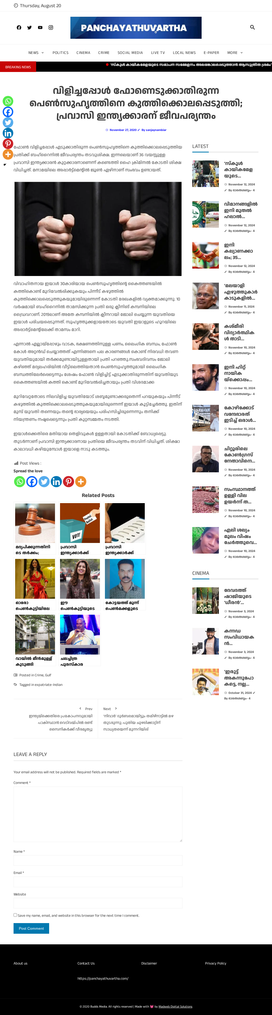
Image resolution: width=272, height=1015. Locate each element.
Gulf (48, 675)
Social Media (130, 53)
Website (20, 894)
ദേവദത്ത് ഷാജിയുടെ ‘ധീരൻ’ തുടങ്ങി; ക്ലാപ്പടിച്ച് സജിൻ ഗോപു (240, 606)
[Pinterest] (68, 481)
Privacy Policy (215, 963)
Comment (22, 782)
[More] (80, 481)
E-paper (211, 53)
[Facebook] (31, 481)
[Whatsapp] (19, 481)
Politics (61, 53)
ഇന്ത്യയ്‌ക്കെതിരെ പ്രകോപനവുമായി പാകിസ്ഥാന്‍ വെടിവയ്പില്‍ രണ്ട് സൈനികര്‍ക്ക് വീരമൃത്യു (60, 719)
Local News (184, 53)
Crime (104, 53)
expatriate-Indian (48, 684)
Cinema (83, 53)
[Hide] (5, 165)
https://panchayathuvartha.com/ (103, 978)
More (232, 53)
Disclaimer (149, 963)
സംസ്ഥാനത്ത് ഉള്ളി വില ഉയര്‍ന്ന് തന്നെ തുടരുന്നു (241, 498)
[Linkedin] (56, 481)
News (33, 53)
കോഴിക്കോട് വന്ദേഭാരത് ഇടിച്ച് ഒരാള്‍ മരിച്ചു (239, 417)
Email (19, 873)
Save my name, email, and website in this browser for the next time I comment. (78, 915)
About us (20, 963)
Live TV (158, 53)
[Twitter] (44, 481)
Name (19, 851)
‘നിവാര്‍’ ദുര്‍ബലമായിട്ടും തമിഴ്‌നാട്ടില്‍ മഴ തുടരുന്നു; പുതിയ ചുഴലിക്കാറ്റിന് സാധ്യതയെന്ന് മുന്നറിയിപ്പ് (138, 719)
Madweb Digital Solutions (175, 1006)
